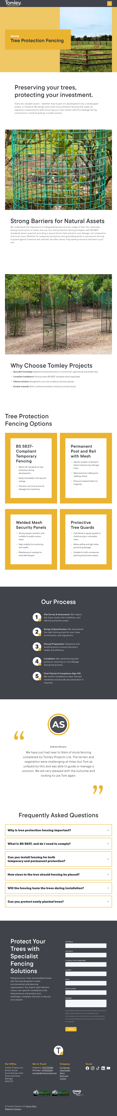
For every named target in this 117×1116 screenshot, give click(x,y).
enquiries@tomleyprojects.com (44, 1073)
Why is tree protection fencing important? (39, 830)
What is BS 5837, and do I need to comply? (39, 843)
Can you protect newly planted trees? (36, 901)
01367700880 (47, 1067)
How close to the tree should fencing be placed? (44, 874)
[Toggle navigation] (109, 3)
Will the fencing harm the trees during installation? (46, 888)
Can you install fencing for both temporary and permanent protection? (36, 859)
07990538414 (47, 1070)
